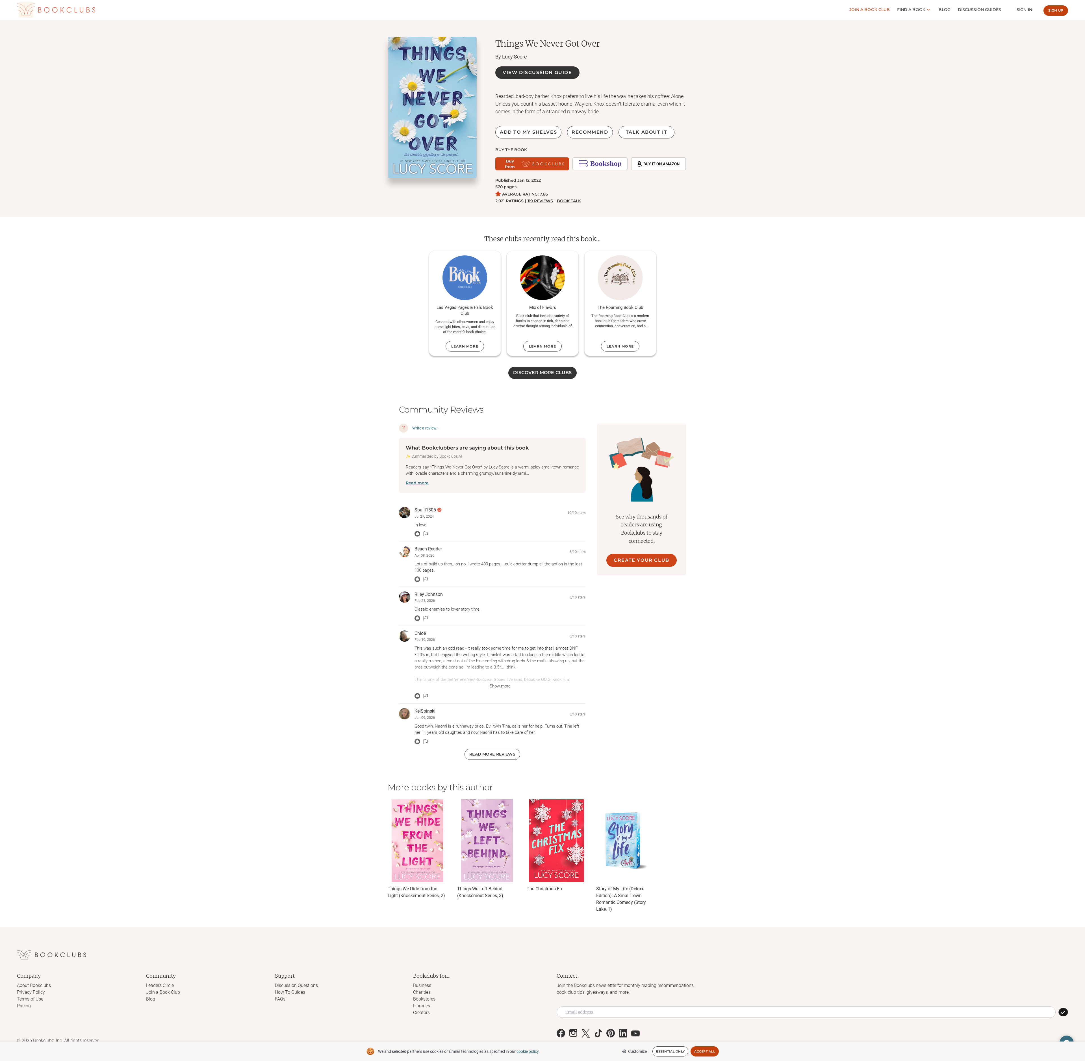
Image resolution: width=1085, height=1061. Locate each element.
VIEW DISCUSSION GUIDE (537, 72)
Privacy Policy (31, 992)
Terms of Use (30, 999)
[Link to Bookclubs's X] (585, 1033)
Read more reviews (492, 754)
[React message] (417, 534)
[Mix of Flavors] (542, 277)
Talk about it (646, 132)
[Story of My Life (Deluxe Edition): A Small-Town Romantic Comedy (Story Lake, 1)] (626, 840)
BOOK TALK (569, 200)
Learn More (464, 346)
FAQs (280, 999)
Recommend (590, 132)
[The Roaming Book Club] (620, 277)
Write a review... (426, 428)
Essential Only (670, 1051)
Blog (945, 9)
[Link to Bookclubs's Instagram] (573, 1033)
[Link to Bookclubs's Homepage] (56, 10)
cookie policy (528, 1051)
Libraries (421, 1005)
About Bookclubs (34, 985)
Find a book (911, 9)
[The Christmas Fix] (556, 840)
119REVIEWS (540, 200)
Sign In (1024, 9)
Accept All (704, 1051)
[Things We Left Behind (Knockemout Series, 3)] (487, 840)
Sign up (1055, 10)
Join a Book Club (163, 992)
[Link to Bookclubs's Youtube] (635, 1033)
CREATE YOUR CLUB (641, 560)
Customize (637, 1051)
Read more (417, 482)
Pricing (24, 1005)
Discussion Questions (296, 985)
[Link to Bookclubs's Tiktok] (598, 1033)
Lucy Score (514, 57)
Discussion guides (979, 9)
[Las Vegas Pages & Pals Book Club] (464, 277)
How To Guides (290, 992)
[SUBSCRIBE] (1063, 1012)
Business (422, 985)
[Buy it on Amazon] (658, 163)
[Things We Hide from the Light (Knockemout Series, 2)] (417, 840)
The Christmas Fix (545, 888)
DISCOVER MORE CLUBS (542, 372)
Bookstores (424, 999)
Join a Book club (869, 9)
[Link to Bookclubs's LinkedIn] (623, 1033)
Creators (421, 1012)
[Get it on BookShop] (600, 163)
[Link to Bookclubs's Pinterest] (610, 1033)
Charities (422, 992)
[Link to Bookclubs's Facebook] (561, 1033)
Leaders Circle (160, 985)
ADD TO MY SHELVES (528, 132)
